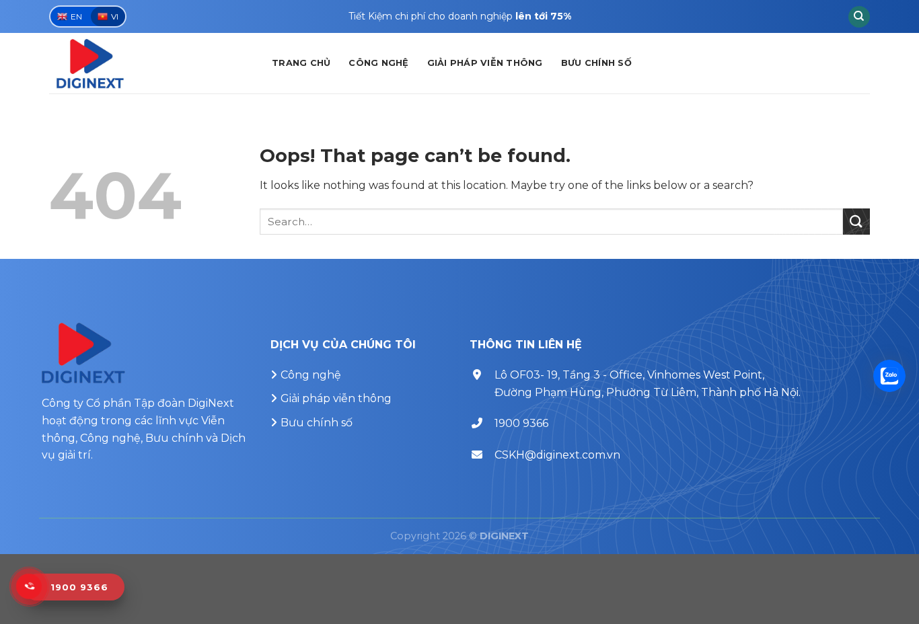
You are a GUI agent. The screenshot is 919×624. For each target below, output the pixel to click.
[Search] (859, 17)
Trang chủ (301, 63)
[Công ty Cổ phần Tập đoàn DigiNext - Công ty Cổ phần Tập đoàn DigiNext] (150, 63)
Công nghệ (378, 63)
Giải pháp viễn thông (485, 63)
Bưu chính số (596, 63)
